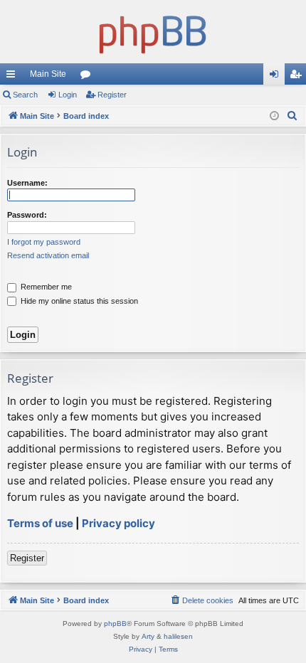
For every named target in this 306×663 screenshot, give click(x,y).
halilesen (178, 636)
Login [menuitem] (277, 77)
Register (112, 94)
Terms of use (40, 523)
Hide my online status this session (78, 301)
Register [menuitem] (298, 77)
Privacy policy (118, 523)
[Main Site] (153, 31)
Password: (27, 215)
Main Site (48, 74)
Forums (88, 77)
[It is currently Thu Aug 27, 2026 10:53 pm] (274, 116)
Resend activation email (48, 255)
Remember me (45, 286)
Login (67, 94)
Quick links (13, 77)
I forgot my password (43, 242)
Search (25, 94)
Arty (148, 636)
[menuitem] (292, 116)
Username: (27, 183)
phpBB (115, 623)
